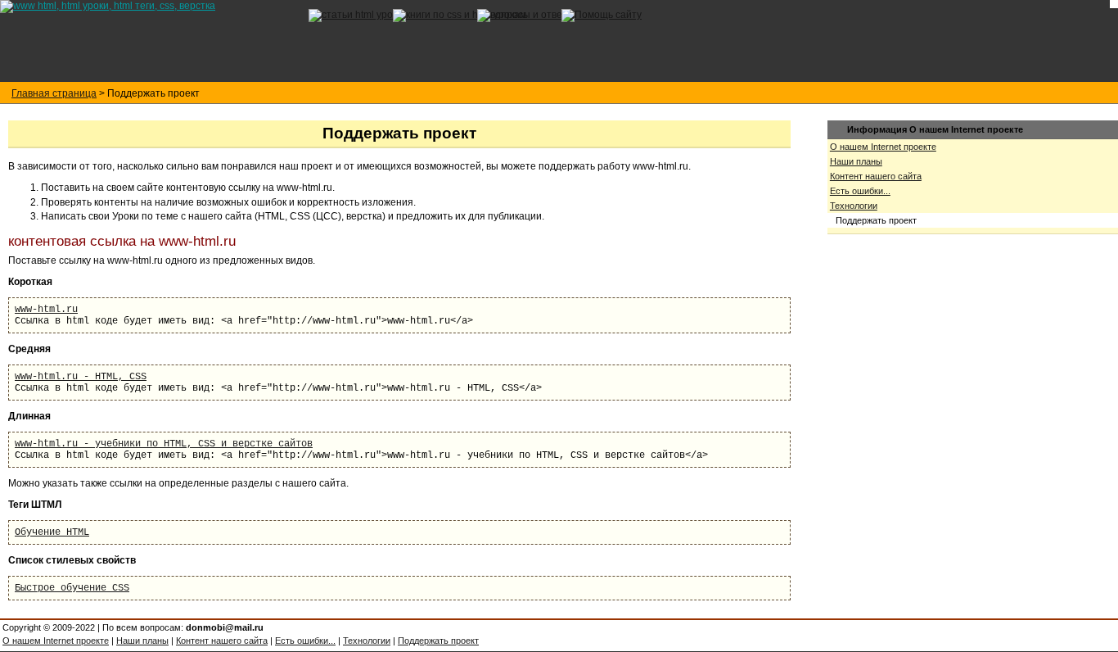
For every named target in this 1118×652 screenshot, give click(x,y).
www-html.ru (46, 309)
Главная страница (54, 93)
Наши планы (856, 161)
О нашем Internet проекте (883, 147)
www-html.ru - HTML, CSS (81, 377)
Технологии (853, 206)
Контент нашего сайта (876, 176)
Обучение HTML (52, 532)
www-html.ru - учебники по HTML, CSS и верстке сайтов (164, 444)
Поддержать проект (438, 640)
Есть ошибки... (860, 191)
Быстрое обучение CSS (72, 588)
